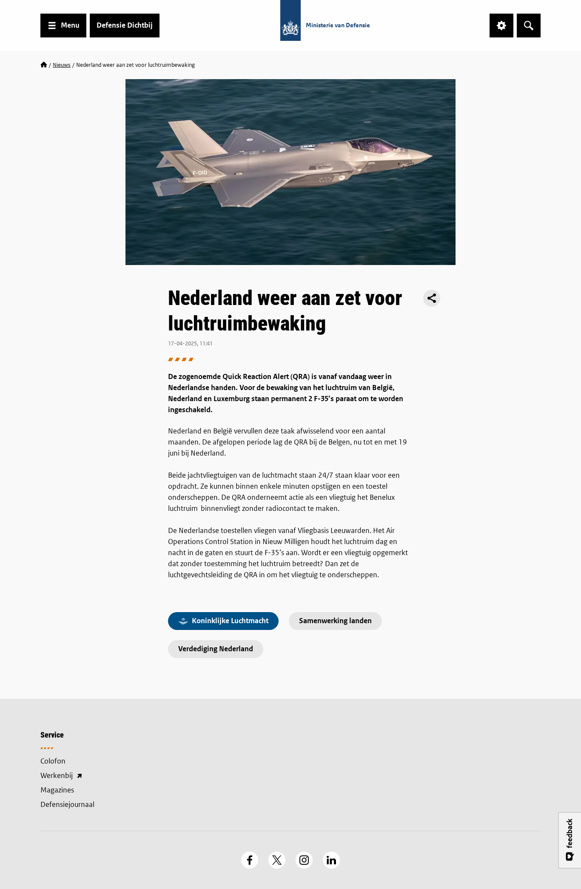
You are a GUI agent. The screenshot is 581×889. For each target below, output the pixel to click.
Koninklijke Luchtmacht (230, 620)
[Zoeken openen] (529, 25)
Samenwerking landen (335, 620)
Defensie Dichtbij (125, 25)
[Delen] (431, 298)
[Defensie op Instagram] (304, 860)
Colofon (53, 761)
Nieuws (62, 64)
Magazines (57, 790)
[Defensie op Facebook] (249, 860)
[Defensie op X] (276, 860)
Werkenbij (99, 776)
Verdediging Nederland (215, 648)
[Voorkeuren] (501, 25)
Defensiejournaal (67, 804)
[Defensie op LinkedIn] (331, 860)
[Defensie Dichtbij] (43, 65)
